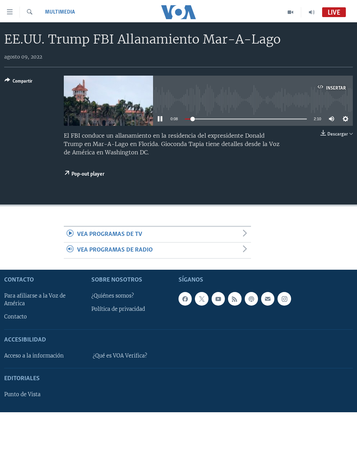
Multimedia (60, 12)
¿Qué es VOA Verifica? (120, 356)
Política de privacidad (118, 309)
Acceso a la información (34, 356)
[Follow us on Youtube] (218, 298)
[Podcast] (251, 298)
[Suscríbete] (267, 298)
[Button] (18, 82)
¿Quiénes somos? (112, 296)
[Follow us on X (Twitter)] (201, 298)
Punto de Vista (22, 394)
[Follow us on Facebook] (185, 298)
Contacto (15, 317)
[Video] (290, 12)
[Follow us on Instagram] (284, 298)
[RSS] (234, 298)
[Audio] (311, 12)
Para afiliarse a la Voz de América (35, 300)
